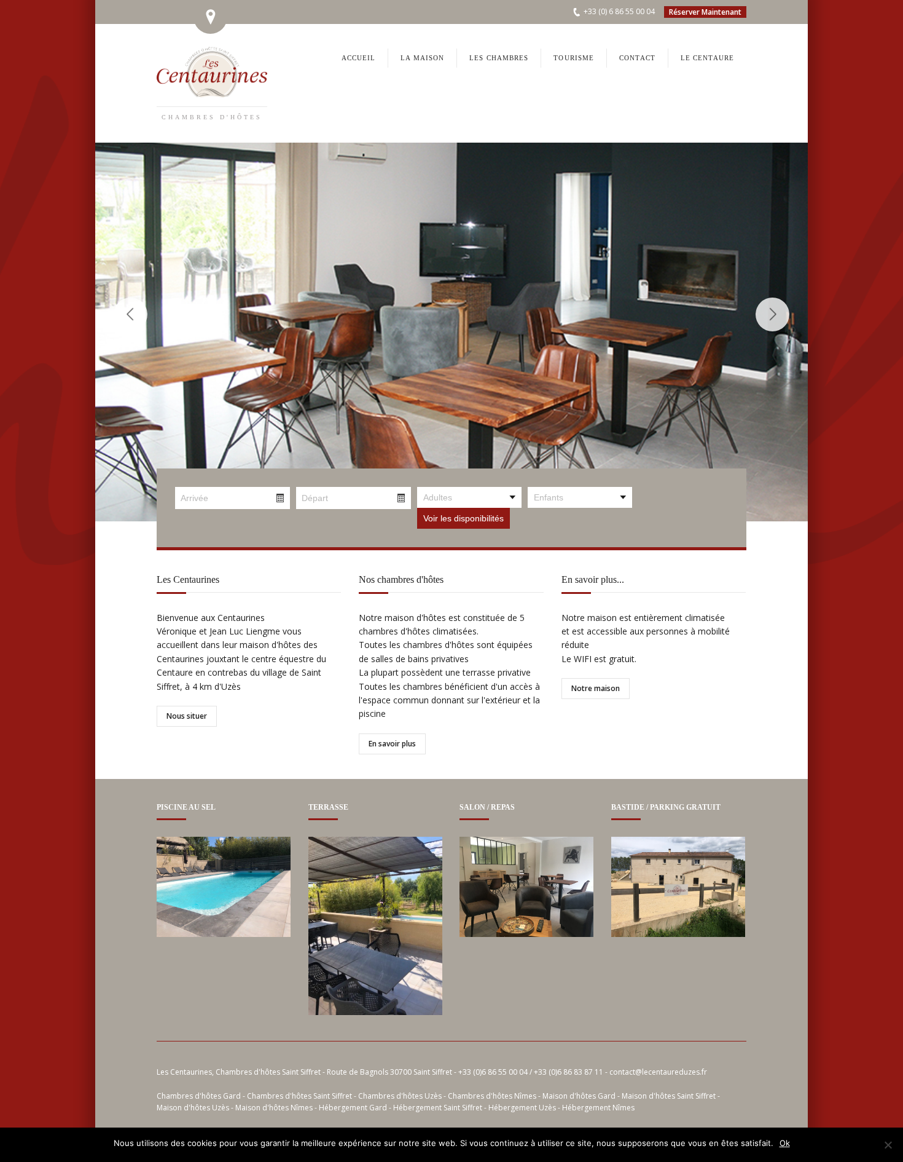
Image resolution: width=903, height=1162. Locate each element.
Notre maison (595, 688)
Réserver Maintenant (705, 12)
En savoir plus (392, 743)
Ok (785, 1143)
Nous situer (186, 716)
